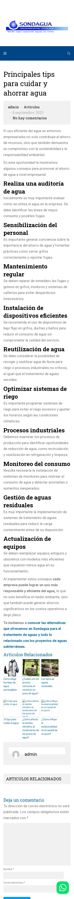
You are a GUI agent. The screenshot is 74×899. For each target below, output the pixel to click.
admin (13, 107)
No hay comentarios (30, 118)
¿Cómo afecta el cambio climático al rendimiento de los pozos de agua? (30, 728)
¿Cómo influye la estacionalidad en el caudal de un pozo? (49, 727)
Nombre (8, 869)
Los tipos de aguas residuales (47, 683)
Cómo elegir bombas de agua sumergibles (10, 685)
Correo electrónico (14, 883)
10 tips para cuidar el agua (11, 721)
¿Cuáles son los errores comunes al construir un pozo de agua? (30, 686)
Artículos (32, 107)
